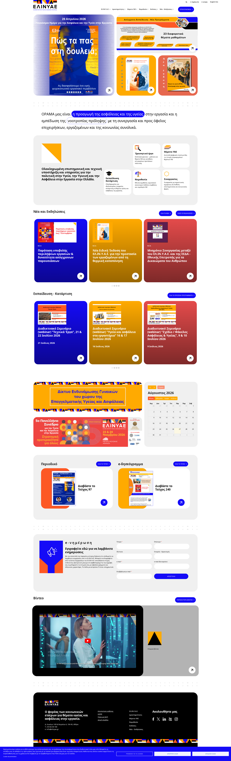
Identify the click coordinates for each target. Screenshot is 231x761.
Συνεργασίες (171, 179)
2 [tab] (69, 92)
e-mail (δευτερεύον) (160, 562)
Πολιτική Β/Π (103, 717)
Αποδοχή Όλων (210, 754)
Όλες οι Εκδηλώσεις (185, 213)
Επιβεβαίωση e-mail (124, 572)
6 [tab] (78, 92)
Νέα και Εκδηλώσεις (49, 211)
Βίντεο (38, 598)
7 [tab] (80, 92)
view (78, 274)
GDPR (100, 714)
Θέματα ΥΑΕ (131, 9)
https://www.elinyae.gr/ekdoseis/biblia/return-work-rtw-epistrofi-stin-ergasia (192, 90)
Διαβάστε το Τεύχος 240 (163, 487)
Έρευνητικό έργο (144, 153)
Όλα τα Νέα (165, 213)
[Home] (45, 5)
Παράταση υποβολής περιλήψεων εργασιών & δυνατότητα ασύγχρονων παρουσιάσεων (55, 256)
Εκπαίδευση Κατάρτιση (112, 179)
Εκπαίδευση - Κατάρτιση (52, 293)
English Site (214, 2)
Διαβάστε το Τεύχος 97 (86, 487)
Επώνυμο (157, 542)
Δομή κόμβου (103, 720)
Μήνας (151, 398)
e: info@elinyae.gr (52, 729)
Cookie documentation (10, 756)
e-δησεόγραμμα (130, 464)
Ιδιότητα (120, 552)
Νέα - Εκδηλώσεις (166, 9)
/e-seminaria (192, 47)
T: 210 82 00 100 (51, 727)
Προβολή (104, 500)
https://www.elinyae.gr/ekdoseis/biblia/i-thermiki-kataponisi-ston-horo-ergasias (151, 90)
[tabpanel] (60, 250)
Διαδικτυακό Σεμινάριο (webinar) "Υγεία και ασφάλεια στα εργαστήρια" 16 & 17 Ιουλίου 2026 (114, 334)
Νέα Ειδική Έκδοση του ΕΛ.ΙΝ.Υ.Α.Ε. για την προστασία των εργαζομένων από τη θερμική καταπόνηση (114, 256)
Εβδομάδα (159, 398)
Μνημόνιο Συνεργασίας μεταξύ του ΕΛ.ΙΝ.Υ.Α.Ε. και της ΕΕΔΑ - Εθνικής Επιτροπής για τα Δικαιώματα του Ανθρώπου (169, 256)
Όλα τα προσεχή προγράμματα (181, 295)
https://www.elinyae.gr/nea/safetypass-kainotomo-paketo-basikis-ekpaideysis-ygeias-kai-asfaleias (109, 90)
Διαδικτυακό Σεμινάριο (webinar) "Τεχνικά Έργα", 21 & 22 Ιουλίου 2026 (60, 332)
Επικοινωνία (185, 9)
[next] (154, 387)
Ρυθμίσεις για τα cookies (134, 754)
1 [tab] (67, 92)
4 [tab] (118, 286)
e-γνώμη (204, 2)
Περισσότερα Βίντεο (185, 600)
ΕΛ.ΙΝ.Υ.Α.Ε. (105, 9)
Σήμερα (161, 387)
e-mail (119, 562)
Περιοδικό (49, 464)
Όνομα (119, 542)
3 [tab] (71, 92)
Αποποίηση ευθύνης (105, 711)
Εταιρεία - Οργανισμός (162, 552)
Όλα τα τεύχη (103, 464)
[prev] (150, 387)
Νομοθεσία (143, 9)
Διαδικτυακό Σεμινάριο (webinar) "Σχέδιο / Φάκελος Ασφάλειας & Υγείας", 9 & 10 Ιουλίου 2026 (167, 334)
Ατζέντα (173, 398)
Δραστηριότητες (118, 9)
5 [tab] (76, 92)
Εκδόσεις (153, 9)
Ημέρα (166, 398)
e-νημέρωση (194, 2)
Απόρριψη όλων (172, 754)
